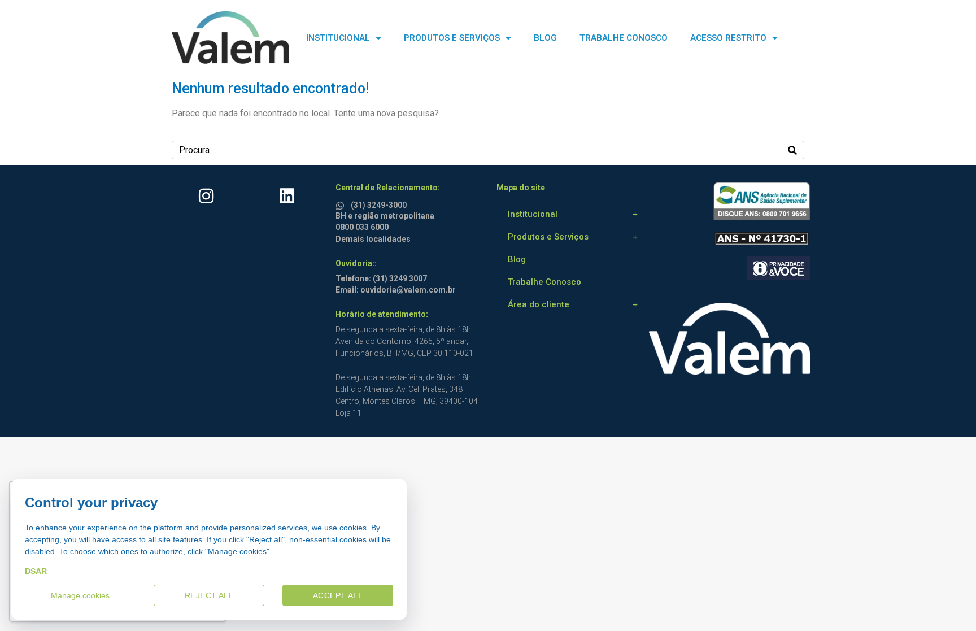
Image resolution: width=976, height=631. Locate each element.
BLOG (545, 38)
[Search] (792, 150)
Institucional (532, 214)
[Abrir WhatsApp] (948, 602)
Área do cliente (538, 304)
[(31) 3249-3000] (342, 203)
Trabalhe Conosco (544, 282)
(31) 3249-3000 (379, 205)
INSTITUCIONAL (338, 38)
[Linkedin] (286, 196)
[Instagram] (206, 196)
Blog (517, 259)
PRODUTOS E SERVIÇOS (452, 38)
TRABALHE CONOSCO (624, 38)
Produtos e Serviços (548, 237)
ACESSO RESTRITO (728, 38)
